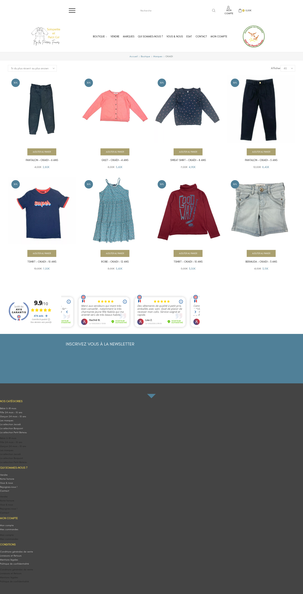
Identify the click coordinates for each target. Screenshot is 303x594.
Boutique (99, 36)
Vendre (114, 36)
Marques (128, 36)
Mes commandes (9, 529)
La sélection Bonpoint (11, 428)
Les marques (6, 420)
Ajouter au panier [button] (42, 152)
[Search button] (213, 10)
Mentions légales (9, 559)
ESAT (189, 36)
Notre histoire (7, 478)
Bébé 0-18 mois (8, 408)
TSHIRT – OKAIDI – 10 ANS (41, 261)
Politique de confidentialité (14, 563)
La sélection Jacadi (10, 424)
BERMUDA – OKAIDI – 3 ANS (261, 261)
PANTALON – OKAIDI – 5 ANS (261, 160)
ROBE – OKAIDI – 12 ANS (115, 261)
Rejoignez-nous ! (9, 486)
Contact (201, 36)
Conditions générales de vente (16, 551)
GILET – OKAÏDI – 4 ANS (115, 160)
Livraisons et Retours (11, 555)
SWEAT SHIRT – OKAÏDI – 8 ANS (188, 160)
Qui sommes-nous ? (150, 36)
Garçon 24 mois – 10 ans (13, 416)
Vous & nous (174, 36)
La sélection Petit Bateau (13, 432)
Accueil (134, 56)
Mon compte (219, 36)
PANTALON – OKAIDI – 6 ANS (42, 160)
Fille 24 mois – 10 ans (11, 412)
